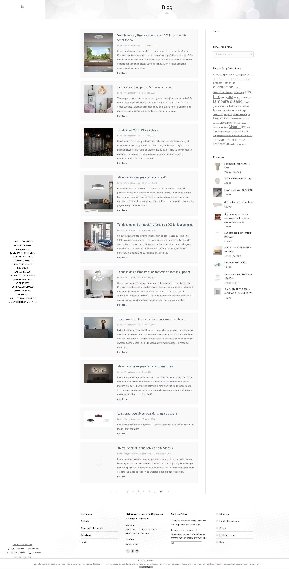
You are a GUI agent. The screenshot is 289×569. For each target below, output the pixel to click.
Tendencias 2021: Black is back (137, 130)
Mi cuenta (224, 514)
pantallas (224, 132)
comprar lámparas (224, 82)
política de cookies (215, 564)
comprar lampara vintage (241, 79)
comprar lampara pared (222, 79)
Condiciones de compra (92, 528)
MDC (243, 127)
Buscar (250, 54)
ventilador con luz (233, 140)
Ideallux (223, 97)
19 (161, 491)
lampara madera (241, 106)
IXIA (230, 97)
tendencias (226, 136)
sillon (219, 136)
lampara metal (234, 110)
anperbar (226, 74)
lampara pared (231, 114)
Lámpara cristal (220, 127)
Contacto (85, 521)
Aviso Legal (86, 535)
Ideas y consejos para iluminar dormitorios (145, 366)
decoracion (223, 86)
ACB (215, 74)
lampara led (226, 106)
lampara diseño (228, 101)
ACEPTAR (146, 567)
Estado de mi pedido (229, 521)
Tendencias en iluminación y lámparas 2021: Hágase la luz (155, 225)
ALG (220, 75)
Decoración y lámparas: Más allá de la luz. (144, 87)
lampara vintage (228, 123)
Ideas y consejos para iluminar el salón (142, 177)
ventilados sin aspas (238, 144)
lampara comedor (242, 97)
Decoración (122, 454)
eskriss (230, 93)
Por (132, 45)
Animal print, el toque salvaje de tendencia (145, 448)
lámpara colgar (241, 123)
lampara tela (237, 119)
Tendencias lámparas (241, 135)
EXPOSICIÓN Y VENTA (22, 545)
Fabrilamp (239, 92)
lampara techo (222, 118)
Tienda (84, 542)
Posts (119, 45)
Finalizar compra (227, 535)
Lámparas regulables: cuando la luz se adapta (147, 413)
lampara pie (244, 114)
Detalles (121, 73)
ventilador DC (221, 144)
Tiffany (216, 140)
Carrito (222, 528)
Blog (221, 542)
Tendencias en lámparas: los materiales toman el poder (153, 272)
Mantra (235, 127)
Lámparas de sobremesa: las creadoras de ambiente (151, 319)
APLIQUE (235, 74)
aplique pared (246, 74)
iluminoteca (86, 514)
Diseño (237, 87)
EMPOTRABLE (220, 92)
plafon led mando (236, 131)
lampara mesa (220, 110)
